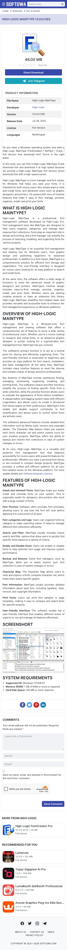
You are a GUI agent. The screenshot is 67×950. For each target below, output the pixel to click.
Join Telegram (36, 80)
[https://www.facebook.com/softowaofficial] (22, 923)
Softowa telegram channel (38, 473)
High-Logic (38, 107)
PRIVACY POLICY (34, 935)
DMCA (51, 932)
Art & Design (33, 11)
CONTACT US (37, 932)
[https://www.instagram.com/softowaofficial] (37, 923)
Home (5, 11)
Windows (17, 11)
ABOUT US (20, 932)
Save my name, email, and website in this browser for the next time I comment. (32, 776)
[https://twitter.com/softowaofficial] (30, 923)
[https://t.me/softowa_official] (45, 923)
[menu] (3, 4)
